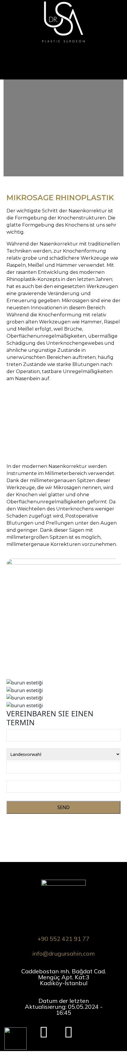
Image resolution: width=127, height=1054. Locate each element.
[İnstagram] (43, 1028)
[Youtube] (68, 1028)
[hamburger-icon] (117, 54)
